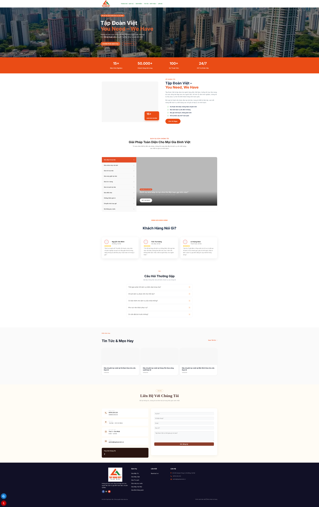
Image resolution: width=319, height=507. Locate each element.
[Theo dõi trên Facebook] (104, 454)
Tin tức (146, 3)
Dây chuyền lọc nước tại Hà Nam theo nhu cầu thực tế (120, 369)
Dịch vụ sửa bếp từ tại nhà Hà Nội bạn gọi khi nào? (164, 192)
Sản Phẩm (139, 3)
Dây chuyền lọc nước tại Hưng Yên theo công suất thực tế (158, 369)
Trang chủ (124, 3)
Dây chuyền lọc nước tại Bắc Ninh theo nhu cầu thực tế (198, 369)
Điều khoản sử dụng (212, 499)
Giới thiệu (153, 3)
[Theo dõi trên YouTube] (109, 491)
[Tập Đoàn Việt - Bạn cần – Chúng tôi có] (110, 3)
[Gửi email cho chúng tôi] (106, 491)
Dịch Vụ (131, 3)
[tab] (119, 159)
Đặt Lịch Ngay (146, 200)
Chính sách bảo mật (200, 499)
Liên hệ (160, 3)
